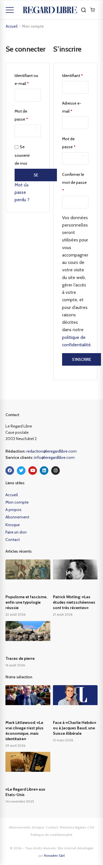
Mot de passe (28, 114)
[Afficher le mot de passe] (83, 155)
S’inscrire (81, 359)
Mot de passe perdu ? (22, 192)
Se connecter (36, 176)
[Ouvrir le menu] (10, 10)
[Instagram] (55, 470)
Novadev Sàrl (54, 855)
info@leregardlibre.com (54, 457)
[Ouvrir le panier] (92, 10)
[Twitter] (21, 470)
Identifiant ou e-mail (28, 79)
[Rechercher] (84, 10)
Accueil (11, 26)
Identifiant (75, 75)
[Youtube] (32, 470)
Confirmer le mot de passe (74, 182)
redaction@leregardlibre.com (51, 451)
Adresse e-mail (75, 106)
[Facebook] (9, 470)
